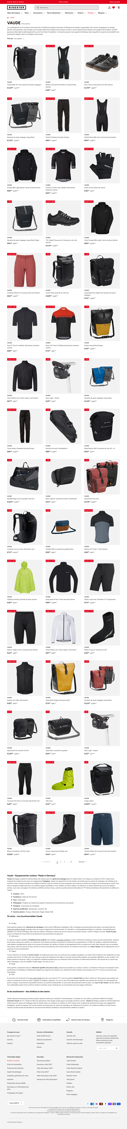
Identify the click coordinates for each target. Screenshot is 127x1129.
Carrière (10, 1040)
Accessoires (37, 13)
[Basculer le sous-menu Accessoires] (44, 13)
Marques (101, 13)
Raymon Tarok (72, 1076)
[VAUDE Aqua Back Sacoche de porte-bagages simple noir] (25, 218)
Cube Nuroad (71, 1061)
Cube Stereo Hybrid (73, 1072)
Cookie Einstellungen (14, 1072)
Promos (91, 13)
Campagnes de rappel (15, 1093)
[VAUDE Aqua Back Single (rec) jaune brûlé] (63, 678)
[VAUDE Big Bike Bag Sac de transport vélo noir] (25, 477)
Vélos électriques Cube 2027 (47, 1076)
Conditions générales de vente (17, 1076)
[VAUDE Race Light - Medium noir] (102, 728)
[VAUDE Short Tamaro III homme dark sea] (102, 829)
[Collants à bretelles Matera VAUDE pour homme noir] (63, 62)
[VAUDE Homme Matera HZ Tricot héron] (102, 527)
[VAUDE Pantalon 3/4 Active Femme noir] (25, 779)
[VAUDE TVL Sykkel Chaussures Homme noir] (63, 218)
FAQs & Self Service (44, 1036)
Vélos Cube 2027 (43, 1072)
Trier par (10, 38)
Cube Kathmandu (73, 1064)
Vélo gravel (70, 1079)
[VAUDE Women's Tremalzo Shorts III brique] (25, 271)
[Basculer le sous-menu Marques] (106, 13)
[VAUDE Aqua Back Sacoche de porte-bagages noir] (25, 115)
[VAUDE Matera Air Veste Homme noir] (25, 376)
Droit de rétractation (14, 1064)
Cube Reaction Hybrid (74, 1068)
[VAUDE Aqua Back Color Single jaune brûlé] (102, 323)
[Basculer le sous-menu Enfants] (85, 13)
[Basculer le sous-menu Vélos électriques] (21, 13)
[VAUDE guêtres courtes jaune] (63, 779)
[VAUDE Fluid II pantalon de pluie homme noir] (63, 115)
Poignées (70, 1091)
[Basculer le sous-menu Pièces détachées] (62, 13)
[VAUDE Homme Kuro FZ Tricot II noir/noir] (25, 323)
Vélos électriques (13, 13)
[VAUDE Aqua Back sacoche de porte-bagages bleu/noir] (102, 376)
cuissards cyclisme (63, 940)
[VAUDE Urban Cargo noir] (102, 779)
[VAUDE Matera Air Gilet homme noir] (25, 678)
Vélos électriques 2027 (45, 1068)
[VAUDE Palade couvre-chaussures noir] (63, 829)
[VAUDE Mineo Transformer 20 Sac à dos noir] (25, 829)
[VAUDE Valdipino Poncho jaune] (25, 577)
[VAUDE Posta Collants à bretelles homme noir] (102, 115)
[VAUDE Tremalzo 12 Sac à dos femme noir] (25, 527)
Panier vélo (70, 1087)
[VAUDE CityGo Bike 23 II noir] (25, 62)
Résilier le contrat (13, 1061)
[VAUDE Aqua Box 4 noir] (63, 728)
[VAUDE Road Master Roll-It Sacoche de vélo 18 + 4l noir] (102, 426)
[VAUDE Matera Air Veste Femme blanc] (63, 628)
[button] (113, 7)
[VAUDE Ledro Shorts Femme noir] (102, 577)
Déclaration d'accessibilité (16, 1083)
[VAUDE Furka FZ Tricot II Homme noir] (63, 165)
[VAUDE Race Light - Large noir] (63, 376)
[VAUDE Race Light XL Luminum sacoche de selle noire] (63, 477)
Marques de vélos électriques (47, 1079)
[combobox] (67, 7)
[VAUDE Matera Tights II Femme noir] (25, 628)
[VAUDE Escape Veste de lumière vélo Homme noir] (102, 218)
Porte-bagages (72, 1094)
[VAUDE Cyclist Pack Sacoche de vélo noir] (63, 271)
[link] (45, 862)
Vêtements (69, 13)
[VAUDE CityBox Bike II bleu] (63, 527)
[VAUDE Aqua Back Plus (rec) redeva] (102, 477)
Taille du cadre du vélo (74, 1043)
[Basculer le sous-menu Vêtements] (75, 13)
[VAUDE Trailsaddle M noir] (63, 426)
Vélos (27, 13)
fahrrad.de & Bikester (16, 1122)
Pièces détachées (53, 13)
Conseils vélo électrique (75, 1040)
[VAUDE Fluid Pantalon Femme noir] (25, 426)
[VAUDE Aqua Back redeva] (102, 678)
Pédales (69, 1083)
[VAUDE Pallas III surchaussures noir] (102, 628)
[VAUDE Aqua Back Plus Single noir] (102, 271)
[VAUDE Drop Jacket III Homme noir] (63, 577)
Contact (10, 1043)
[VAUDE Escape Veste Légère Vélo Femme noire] (25, 165)
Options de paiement (44, 1040)
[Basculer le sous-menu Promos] (95, 13)
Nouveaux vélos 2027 (44, 1064)
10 (71, 862)
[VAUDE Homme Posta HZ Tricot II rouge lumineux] (63, 323)
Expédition (40, 1043)
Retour (39, 1047)
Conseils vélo (71, 1036)
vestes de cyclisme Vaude (16, 929)
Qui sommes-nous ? (14, 1036)
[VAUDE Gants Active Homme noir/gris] (102, 165)
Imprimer (10, 1079)
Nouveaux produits (43, 1061)
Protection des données (15, 1068)
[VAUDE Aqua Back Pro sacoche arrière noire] (25, 728)
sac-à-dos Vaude (36, 978)
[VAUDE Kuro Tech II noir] (102, 62)
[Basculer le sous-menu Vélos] (30, 13)
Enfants (80, 13)
